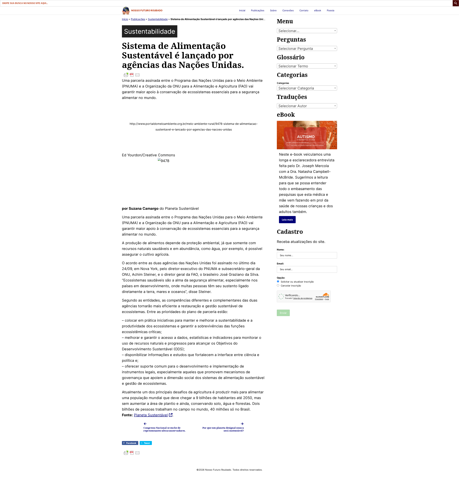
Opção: (281, 277)
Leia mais (287, 219)
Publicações (257, 10)
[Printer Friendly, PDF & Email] (193, 75)
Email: (280, 263)
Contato (303, 10)
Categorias (283, 83)
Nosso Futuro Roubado (146, 10)
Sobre (273, 10)
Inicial (242, 10)
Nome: (280, 249)
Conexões (288, 10)
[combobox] (307, 30)
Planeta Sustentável (151, 415)
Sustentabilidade (158, 19)
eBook (317, 10)
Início (125, 19)
